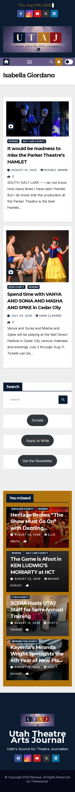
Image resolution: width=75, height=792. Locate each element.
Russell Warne (56, 170)
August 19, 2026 (27, 622)
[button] (51, 62)
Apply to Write (37, 441)
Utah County (20, 597)
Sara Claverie (50, 315)
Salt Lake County (34, 141)
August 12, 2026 (27, 667)
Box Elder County (23, 509)
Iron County (16, 287)
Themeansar (39, 781)
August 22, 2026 (27, 578)
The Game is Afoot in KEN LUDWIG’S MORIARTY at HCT (35, 565)
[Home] (6, 62)
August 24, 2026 (27, 534)
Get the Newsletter (37, 461)
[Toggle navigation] (29, 62)
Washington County (25, 641)
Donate (37, 420)
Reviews (13, 141)
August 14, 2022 (24, 170)
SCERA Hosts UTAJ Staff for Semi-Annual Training (36, 609)
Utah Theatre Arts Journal (37, 737)
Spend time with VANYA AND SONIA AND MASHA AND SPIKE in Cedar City (34, 300)
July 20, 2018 (22, 315)
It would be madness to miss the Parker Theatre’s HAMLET (36, 155)
